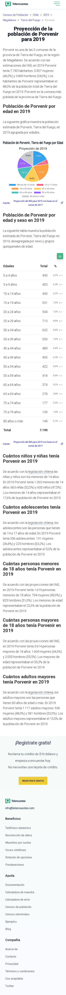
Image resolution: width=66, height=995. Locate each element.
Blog (8, 929)
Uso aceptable (14, 978)
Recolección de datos (18, 835)
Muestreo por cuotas (18, 842)
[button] (57, 4)
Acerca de (11, 949)
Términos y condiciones (19, 971)
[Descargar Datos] (60, 256)
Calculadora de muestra (19, 892)
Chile (36, 14)
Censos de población (18, 907)
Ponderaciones (14, 864)
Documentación (14, 885)
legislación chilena (40, 471)
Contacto (10, 956)
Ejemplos (11, 921)
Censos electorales (17, 914)
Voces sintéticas (15, 850)
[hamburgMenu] (57, 3)
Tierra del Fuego (30, 20)
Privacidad (11, 964)
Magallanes (9, 20)
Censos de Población (15, 14)
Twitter (9, 986)
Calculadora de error (17, 899)
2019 (46, 14)
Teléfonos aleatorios (18, 828)
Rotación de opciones (18, 857)
